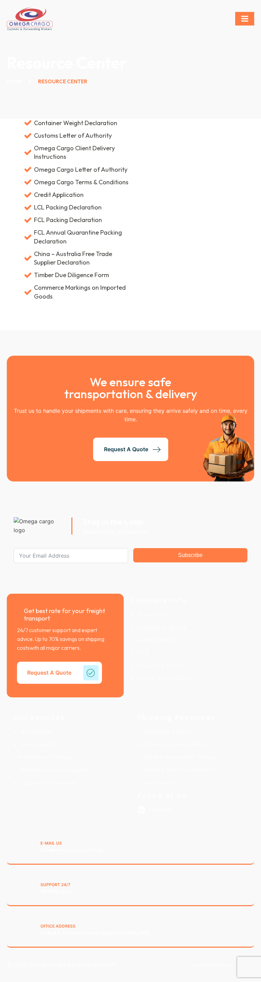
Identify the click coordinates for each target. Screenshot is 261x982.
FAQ (141, 653)
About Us (149, 614)
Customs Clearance (46, 783)
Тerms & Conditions (212, 964)
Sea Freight (35, 745)
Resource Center (160, 666)
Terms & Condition (162, 678)
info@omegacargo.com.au (71, 849)
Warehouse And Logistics (54, 770)
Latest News (154, 640)
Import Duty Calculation (177, 770)
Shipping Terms (165, 732)
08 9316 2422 (56, 891)
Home (14, 81)
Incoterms (157, 783)
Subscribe (190, 555)
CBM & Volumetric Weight (180, 757)
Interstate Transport (47, 757)
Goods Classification (173, 745)
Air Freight (34, 732)
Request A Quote (160, 627)
